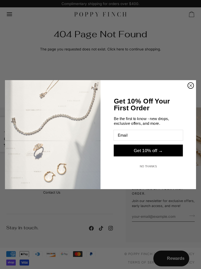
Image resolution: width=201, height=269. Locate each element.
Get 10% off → (148, 150)
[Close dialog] (190, 85)
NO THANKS (148, 166)
